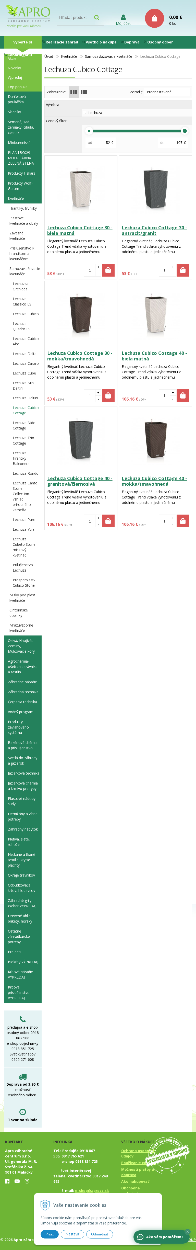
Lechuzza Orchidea (20, 286)
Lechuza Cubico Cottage (26, 410)
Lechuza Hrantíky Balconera (21, 458)
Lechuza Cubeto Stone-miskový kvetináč (25, 547)
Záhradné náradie (22, 681)
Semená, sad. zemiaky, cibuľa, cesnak (21, 127)
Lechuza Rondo (26, 473)
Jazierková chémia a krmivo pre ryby (23, 786)
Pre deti (14, 951)
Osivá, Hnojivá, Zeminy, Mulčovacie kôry (21, 646)
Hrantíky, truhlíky (23, 208)
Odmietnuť (99, 1234)
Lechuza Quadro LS (21, 326)
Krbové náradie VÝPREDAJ (20, 974)
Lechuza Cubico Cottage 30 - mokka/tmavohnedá (80, 356)
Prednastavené (159, 91)
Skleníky (14, 111)
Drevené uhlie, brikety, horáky (20, 918)
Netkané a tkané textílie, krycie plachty (21, 860)
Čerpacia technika (22, 701)
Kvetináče (69, 56)
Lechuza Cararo (26, 363)
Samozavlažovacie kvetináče (108, 56)
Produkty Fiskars (21, 173)
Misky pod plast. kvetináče (22, 598)
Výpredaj (15, 77)
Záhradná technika (23, 691)
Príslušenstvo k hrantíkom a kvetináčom (21, 253)
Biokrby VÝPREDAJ (23, 961)
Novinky (14, 67)
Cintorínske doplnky (18, 613)
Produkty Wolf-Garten (20, 186)
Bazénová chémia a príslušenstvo (23, 745)
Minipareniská (19, 142)
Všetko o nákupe (101, 42)
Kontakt (15, 54)
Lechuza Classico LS (22, 301)
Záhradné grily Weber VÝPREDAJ (22, 903)
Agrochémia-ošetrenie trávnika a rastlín (23, 666)
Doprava (132, 42)
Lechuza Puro (24, 519)
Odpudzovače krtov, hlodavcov (21, 888)
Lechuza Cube (24, 373)
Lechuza (97, 112)
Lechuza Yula (23, 529)
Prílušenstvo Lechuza (23, 567)
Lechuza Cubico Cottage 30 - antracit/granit (154, 230)
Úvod (48, 56)
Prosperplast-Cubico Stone (24, 582)
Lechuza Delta (24, 353)
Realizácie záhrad (62, 42)
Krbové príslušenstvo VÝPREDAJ (19, 992)
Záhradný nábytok (23, 829)
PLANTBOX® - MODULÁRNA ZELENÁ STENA (21, 158)
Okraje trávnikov (21, 875)
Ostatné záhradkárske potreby (19, 936)
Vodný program (20, 711)
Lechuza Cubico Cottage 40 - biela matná (154, 356)
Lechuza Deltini (25, 397)
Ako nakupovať (135, 1181)
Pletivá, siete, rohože (19, 842)
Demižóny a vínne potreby (23, 816)
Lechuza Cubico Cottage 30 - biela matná (80, 230)
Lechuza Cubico (26, 313)
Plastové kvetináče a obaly (23, 220)
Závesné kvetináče (17, 236)
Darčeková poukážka (17, 99)
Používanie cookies (138, 1162)
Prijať (49, 1234)
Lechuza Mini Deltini (23, 385)
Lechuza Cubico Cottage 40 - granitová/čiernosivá (80, 481)
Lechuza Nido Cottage (24, 425)
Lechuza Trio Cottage (23, 440)
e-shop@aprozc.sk (92, 1190)
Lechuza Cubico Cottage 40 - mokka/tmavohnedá (154, 481)
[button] (188, 1232)
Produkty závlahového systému (18, 727)
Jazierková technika (24, 773)
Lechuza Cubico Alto (26, 341)
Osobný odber (160, 42)
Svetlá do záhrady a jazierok (22, 760)
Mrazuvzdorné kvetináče (21, 628)
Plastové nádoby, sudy (22, 801)
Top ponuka (18, 86)
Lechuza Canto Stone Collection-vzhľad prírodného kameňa (25, 496)
